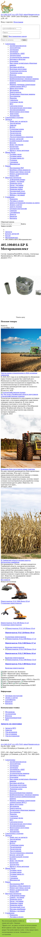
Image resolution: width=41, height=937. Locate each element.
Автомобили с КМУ (17, 53)
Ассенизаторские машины (19, 57)
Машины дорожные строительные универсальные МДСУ (22, 85)
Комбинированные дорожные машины (24, 79)
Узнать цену (20, 317)
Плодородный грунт (17, 191)
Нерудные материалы (13, 177)
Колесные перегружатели (14, 647)
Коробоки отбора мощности (20, 170)
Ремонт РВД (14, 176)
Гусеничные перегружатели (11, 603)
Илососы (13, 75)
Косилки (13, 143)
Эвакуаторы (14, 113)
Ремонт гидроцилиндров (19, 174)
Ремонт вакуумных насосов (20, 172)
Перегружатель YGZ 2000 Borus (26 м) (15, 601)
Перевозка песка (16, 183)
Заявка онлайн (6, 226)
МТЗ (11, 104)
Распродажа (14, 146)
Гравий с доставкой (17, 181)
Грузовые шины (16, 156)
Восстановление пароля (18, 36)
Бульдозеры (14, 61)
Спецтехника (10, 44)
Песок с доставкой (16, 185)
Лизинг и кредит (16, 205)
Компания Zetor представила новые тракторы (18, 469)
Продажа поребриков (17, 193)
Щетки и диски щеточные (19, 150)
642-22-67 (6, 14)
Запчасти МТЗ (10, 728)
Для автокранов (15, 131)
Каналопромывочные (13, 718)
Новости (13, 214)
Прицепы (13, 98)
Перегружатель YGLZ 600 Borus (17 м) (20, 643)
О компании (9, 197)
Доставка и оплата (16, 201)
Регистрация (18, 22)
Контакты (13, 218)
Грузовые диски (16, 154)
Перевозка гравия (16, 187)
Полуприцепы (15, 96)
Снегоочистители (16, 106)
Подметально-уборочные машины (22, 94)
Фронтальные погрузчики (19, 112)
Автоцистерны (15, 55)
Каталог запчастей (16, 139)
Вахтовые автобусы (17, 67)
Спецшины (14, 162)
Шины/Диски (10, 152)
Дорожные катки (16, 73)
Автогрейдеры (15, 48)
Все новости (5, 580)
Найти (24, 40)
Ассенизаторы (10, 714)
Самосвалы (14, 100)
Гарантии (13, 210)
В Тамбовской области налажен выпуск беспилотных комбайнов (16, 561)
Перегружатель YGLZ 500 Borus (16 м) (20, 653)
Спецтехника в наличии (14, 117)
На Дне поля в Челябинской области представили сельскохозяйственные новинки (19, 395)
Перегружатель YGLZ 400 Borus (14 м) (20, 664)
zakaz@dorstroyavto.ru (31, 14)
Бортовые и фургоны (17, 59)
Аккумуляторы (15, 123)
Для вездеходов (15, 133)
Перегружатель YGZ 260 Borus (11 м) (15, 623)
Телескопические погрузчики (21, 108)
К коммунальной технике (19, 141)
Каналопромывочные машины (21, 77)
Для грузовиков (15, 135)
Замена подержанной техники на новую (25, 203)
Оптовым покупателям (18, 208)
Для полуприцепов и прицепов (21, 137)
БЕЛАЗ (12, 127)
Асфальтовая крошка (17, 179)
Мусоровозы (14, 90)
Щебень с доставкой (17, 195)
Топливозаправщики (17, 110)
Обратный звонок (7, 222)
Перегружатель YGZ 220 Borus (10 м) (20, 632)
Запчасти (8, 119)
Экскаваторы (14, 115)
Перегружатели (15, 92)
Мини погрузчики (16, 88)
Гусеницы (13, 160)
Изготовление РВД (17, 168)
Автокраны (14, 51)
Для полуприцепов (12, 736)
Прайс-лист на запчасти (18, 121)
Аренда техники (16, 207)
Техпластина (14, 148)
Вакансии (13, 216)
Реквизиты (14, 199)
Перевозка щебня (16, 189)
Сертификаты (15, 212)
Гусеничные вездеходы (18, 71)
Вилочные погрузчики (18, 69)
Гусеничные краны (17, 129)
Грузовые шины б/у (17, 158)
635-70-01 (17, 14)
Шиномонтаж (15, 164)
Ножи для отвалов (16, 145)
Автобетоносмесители (18, 46)
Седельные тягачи (16, 102)
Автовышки (14, 50)
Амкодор (13, 125)
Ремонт (8, 166)
